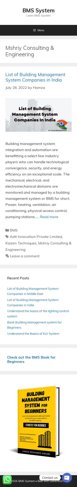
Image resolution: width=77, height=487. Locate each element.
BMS (14, 230)
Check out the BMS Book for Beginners (31, 359)
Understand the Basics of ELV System (33, 333)
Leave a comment (25, 256)
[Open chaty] (67, 478)
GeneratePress (59, 481)
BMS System (39, 10)
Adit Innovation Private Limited (36, 236)
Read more (49, 216)
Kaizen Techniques (21, 243)
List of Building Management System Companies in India (35, 77)
